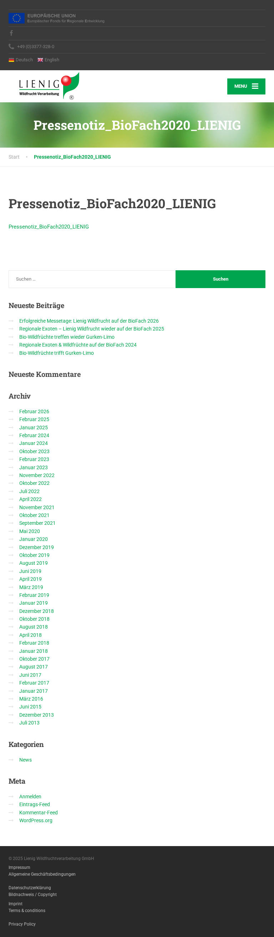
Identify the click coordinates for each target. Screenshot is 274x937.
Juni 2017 (30, 675)
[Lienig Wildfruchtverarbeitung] (44, 85)
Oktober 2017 (34, 659)
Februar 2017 (34, 683)
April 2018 (30, 635)
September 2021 (37, 523)
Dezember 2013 (36, 715)
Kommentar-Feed (38, 812)
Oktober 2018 (34, 619)
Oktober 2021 (34, 515)
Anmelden (30, 796)
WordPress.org (35, 820)
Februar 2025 (34, 419)
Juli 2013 (29, 723)
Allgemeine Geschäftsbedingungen (42, 874)
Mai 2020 (29, 531)
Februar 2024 (34, 435)
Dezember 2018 (36, 611)
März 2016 (31, 699)
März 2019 (31, 587)
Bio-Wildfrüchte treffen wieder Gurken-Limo (67, 337)
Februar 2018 (34, 643)
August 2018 (33, 627)
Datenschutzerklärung (30, 887)
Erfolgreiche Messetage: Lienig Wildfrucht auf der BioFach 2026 (89, 321)
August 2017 (33, 667)
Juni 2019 (30, 571)
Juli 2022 (29, 491)
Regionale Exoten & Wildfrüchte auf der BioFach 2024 (78, 345)
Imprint (15, 903)
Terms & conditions (27, 910)
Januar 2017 (33, 691)
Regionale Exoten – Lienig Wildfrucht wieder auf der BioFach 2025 (91, 329)
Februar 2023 (34, 459)
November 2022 (37, 475)
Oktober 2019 (34, 555)
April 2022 (30, 499)
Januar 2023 (33, 467)
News (25, 760)
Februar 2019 (34, 595)
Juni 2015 (30, 707)
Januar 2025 (33, 427)
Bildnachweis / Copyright (33, 894)
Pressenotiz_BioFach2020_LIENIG (49, 227)
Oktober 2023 (34, 451)
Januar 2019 (33, 603)
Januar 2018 (33, 651)
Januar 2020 (33, 539)
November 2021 (37, 507)
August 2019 (33, 563)
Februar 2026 (34, 411)
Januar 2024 (33, 443)
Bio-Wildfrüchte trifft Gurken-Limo (56, 353)
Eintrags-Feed (34, 804)
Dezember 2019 (36, 547)
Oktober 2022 (34, 483)
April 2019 (30, 579)
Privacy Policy (22, 924)
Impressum (19, 867)
